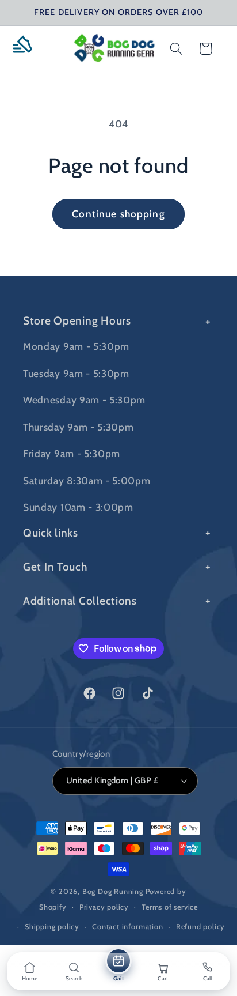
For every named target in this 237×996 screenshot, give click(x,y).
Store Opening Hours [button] (77, 320)
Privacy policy (104, 907)
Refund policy (200, 926)
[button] (26, 48)
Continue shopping (118, 213)
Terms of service (170, 907)
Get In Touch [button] (55, 567)
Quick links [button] (50, 533)
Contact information (127, 926)
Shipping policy (52, 926)
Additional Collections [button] (80, 601)
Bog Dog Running (112, 891)
